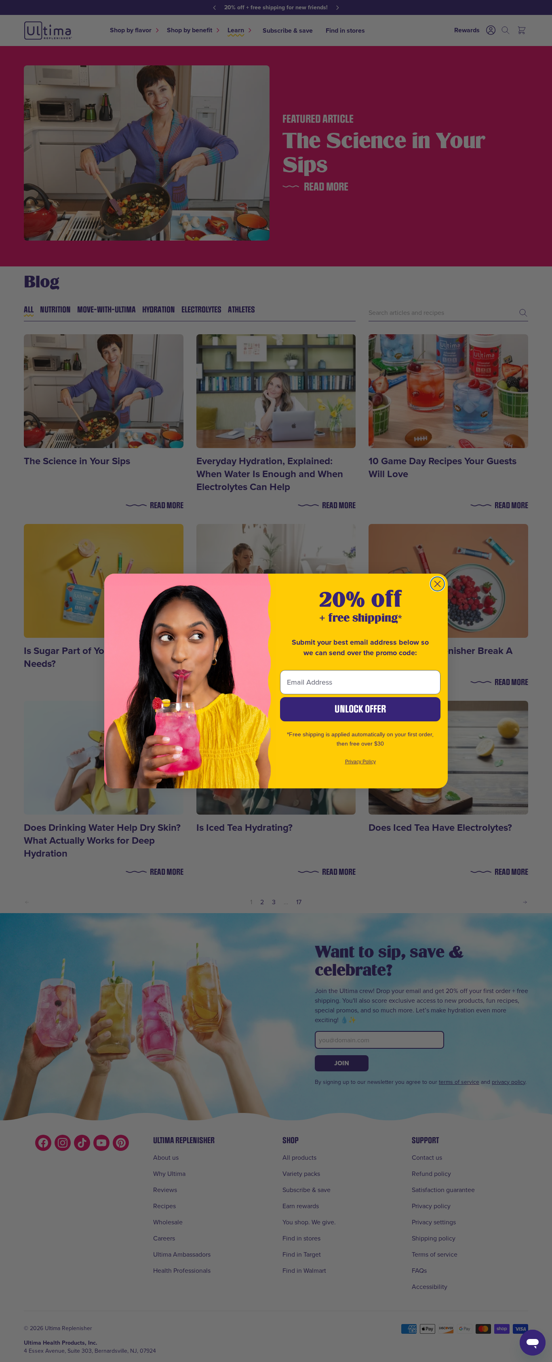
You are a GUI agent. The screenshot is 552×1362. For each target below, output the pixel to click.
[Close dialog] (437, 584)
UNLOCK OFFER (360, 709)
